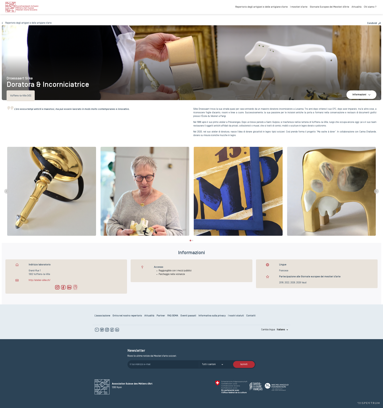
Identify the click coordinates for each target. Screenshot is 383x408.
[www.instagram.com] (107, 330)
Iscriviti (243, 364)
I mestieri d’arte (298, 7)
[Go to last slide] (6, 191)
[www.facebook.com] (112, 330)
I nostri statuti (236, 316)
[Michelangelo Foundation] (276, 387)
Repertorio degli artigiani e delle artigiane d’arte (261, 7)
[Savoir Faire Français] (256, 387)
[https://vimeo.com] (102, 330)
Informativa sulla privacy (212, 316)
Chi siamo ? (370, 7)
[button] (374, 23)
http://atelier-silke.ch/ (39, 280)
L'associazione (102, 316)
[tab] (190, 240)
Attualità (356, 7)
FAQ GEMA (172, 316)
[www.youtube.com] (97, 330)
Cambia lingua (268, 330)
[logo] (21, 7)
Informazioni (359, 95)
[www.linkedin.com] (117, 330)
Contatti (251, 316)
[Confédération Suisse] (231, 387)
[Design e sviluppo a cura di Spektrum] (368, 403)
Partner (161, 316)
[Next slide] (376, 191)
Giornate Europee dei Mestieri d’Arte (329, 7)
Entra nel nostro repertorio (127, 316)
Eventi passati (188, 316)
